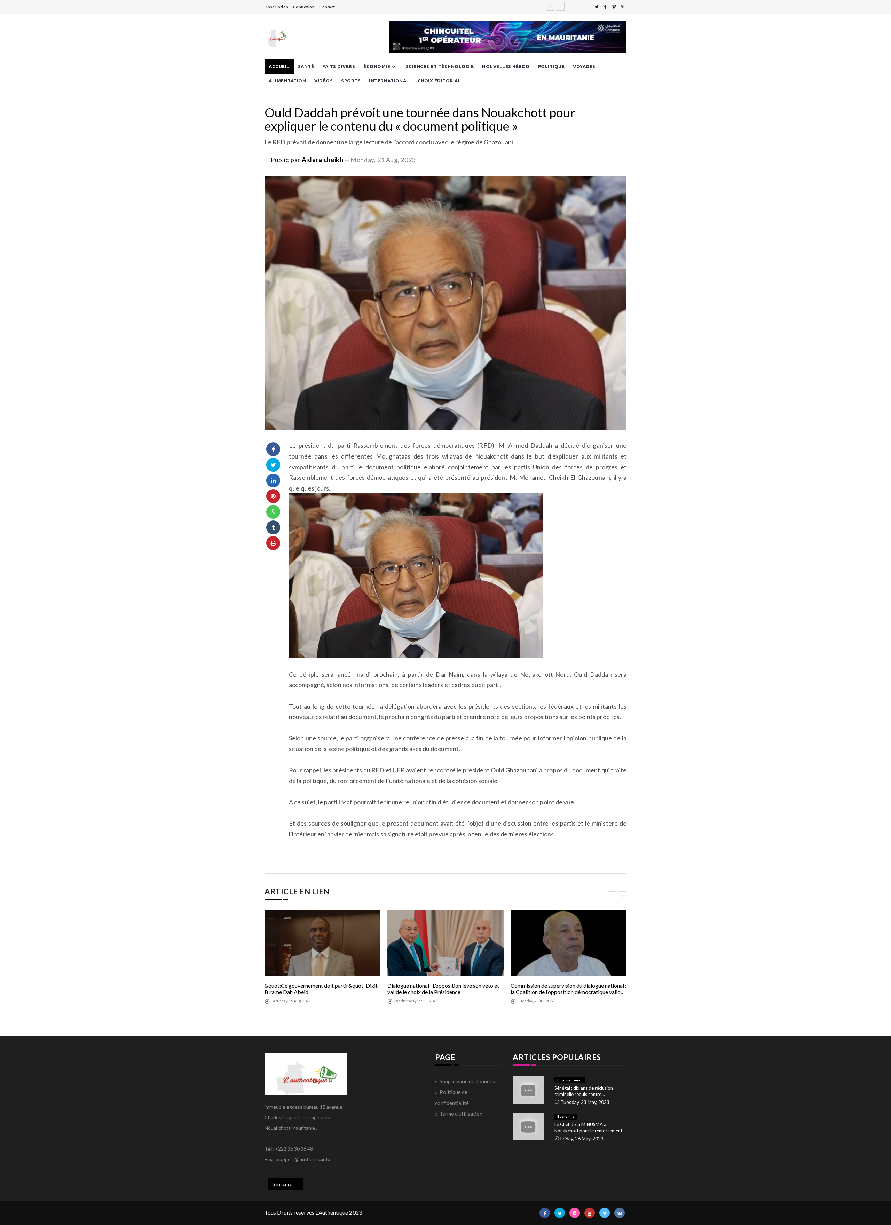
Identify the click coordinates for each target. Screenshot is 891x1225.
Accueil (279, 66)
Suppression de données (467, 1081)
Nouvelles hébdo (506, 66)
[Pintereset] (622, 7)
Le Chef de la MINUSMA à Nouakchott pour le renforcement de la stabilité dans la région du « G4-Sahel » (588, 1128)
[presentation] (612, 895)
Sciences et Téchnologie (440, 66)
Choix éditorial (439, 80)
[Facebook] (605, 7)
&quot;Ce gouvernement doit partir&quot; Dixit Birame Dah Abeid (321, 989)
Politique (551, 66)
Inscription (277, 7)
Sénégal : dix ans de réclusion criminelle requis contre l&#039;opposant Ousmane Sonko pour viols (589, 1091)
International (389, 80)
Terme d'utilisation (461, 1114)
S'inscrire (282, 1184)
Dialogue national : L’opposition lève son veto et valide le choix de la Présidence (443, 989)
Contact (327, 7)
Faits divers (338, 66)
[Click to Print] (273, 543)
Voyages (584, 66)
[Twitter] (596, 7)
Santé (306, 66)
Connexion (304, 7)
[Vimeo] (613, 7)
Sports (351, 80)
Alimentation (287, 80)
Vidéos (323, 80)
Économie (376, 66)
